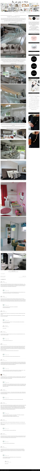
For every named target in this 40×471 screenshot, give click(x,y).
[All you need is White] (20, 6)
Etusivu (10, 12)
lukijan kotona (30, 100)
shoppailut (37, 106)
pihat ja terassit (33, 107)
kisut (34, 103)
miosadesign (34, 106)
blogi (31, 97)
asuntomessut (30, 102)
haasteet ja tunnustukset (32, 95)
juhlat (36, 97)
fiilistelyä (32, 109)
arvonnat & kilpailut (36, 101)
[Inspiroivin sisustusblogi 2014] (34, 49)
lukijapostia (30, 107)
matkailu (35, 109)
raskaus (30, 108)
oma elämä (37, 96)
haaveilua (31, 106)
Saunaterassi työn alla (22, 276)
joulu (29, 106)
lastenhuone (36, 108)
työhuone (38, 94)
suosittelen (34, 108)
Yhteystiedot (28, 12)
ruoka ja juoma (31, 96)
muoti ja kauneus (35, 94)
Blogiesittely (16, 12)
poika (34, 102)
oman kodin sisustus (35, 100)
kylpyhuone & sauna (37, 95)
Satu (3, 359)
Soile (4, 374)
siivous (32, 94)
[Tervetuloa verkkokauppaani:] (33, 19)
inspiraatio (37, 103)
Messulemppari (3, 276)
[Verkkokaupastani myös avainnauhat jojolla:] (33, 91)
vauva (33, 102)
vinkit (34, 96)
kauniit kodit (30, 94)
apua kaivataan (31, 101)
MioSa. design (22, 12)
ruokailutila (37, 102)
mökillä (32, 108)
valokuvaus (37, 107)
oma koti (30, 103)
